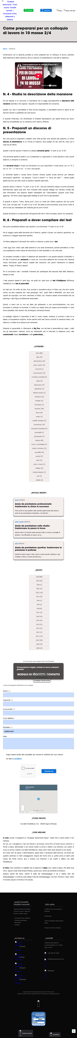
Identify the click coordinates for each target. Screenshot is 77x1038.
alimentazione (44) (39, 361)
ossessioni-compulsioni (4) (39, 428)
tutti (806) (39, 577)
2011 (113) (39, 636)
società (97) (39, 456)
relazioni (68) (39, 440)
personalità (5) (39, 432)
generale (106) (39, 409)
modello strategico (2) (39, 420)
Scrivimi (30, 10)
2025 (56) (39, 581)
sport (16, 543)
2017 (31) (39, 612)
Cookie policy (48, 916)
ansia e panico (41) (39, 365)
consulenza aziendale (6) (39, 377)
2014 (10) (39, 624)
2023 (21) (39, 588)
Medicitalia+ (23, 979)
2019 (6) (39, 604)
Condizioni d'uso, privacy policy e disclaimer (53, 910)
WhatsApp (51, 971)
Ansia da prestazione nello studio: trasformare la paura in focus (32, 527)
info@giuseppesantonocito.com (56, 959)
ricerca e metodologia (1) (39, 444)
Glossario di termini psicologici (53, 928)
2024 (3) (39, 585)
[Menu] (59, 10)
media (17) (39, 416)
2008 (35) (39, 648)
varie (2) (39, 476)
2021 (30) (39, 596)
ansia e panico (19, 522)
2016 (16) (39, 616)
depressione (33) (39, 385)
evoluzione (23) (39, 397)
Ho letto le (10, 759)
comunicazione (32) (39, 373)
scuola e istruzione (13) (39, 448)
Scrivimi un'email (27, 1033)
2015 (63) (39, 620)
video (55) (39, 357)
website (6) (39, 480)
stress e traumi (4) (39, 464)
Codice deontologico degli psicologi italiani (54, 922)
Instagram (22, 968)
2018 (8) (39, 608)
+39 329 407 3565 (53, 953)
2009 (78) (39, 644)
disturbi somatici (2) (39, 393)
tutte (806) (39, 353)
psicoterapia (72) (39, 436)
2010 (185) (39, 640)
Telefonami (47, 10)
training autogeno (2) (39, 472)
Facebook (22, 946)
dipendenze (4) (39, 389)
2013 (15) (39, 628)
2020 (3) (39, 600)
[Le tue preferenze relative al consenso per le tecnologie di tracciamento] (73, 1031)
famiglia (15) (39, 401)
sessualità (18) (39, 452)
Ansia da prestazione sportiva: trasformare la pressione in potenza (38, 548)
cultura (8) (39, 381)
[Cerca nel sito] (69, 10)
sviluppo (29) (39, 468)
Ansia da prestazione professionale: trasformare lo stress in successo (33, 505)
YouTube (22, 957)
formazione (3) (39, 405)
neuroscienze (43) (39, 424)
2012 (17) (39, 632)
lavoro (5, 49)
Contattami (56, 1034)
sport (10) (39, 460)
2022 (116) (39, 592)
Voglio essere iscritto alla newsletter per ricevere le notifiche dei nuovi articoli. (34, 754)
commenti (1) (39, 369)
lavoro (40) (39, 412)
